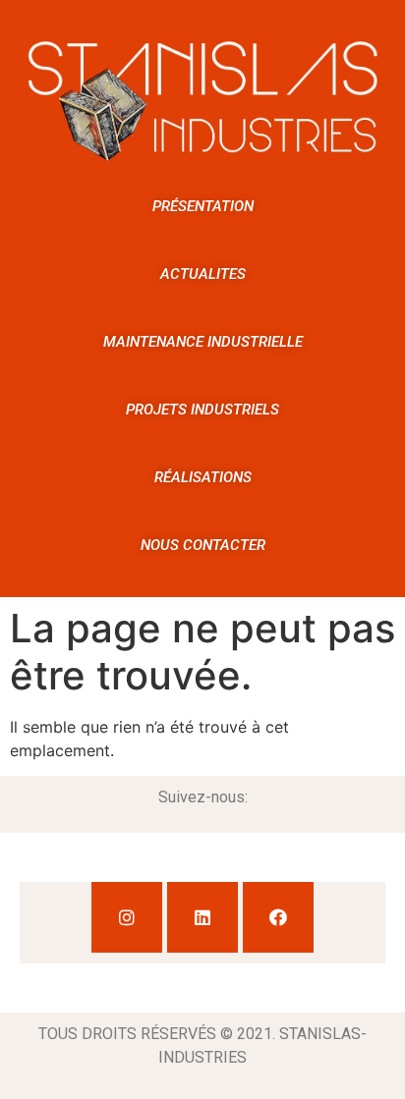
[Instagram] (126, 917)
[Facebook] (278, 917)
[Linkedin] (202, 917)
